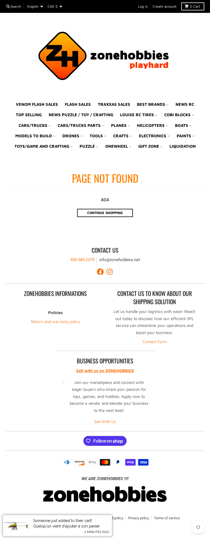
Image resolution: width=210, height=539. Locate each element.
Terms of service (167, 518)
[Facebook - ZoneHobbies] (100, 271)
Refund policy (112, 518)
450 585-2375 (82, 259)
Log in (143, 6)
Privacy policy (138, 518)
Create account (165, 6)
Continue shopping (105, 213)
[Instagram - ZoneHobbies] (109, 271)
